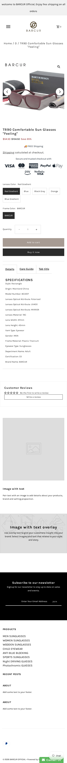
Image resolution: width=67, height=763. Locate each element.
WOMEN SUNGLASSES (16, 640)
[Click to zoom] (59, 66)
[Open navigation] (8, 26)
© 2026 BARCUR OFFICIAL (14, 759)
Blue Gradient (12, 199)
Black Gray (39, 191)
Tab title (44, 269)
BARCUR (9, 215)
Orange (54, 191)
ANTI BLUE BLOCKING (15, 653)
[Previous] (7, 92)
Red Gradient (11, 191)
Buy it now (33, 252)
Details (9, 269)
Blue (26, 191)
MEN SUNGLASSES (14, 636)
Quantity (7, 229)
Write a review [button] (33, 397)
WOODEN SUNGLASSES (17, 644)
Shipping (8, 152)
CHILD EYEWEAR (13, 648)
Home (8, 43)
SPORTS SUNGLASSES (16, 657)
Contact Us (53, 760)
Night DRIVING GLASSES (17, 661)
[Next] (59, 92)
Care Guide (27, 269)
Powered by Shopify (36, 759)
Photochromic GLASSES (17, 665)
